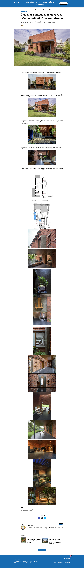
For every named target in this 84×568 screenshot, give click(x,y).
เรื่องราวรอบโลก (26, 9)
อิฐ (21, 509)
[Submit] (67, 3)
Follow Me (61, 524)
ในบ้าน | (16, 3)
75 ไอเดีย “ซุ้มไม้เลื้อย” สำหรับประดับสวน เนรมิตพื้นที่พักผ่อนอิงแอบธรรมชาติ (34, 541)
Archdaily (25, 171)
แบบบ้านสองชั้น (25, 509)
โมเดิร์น (31, 509)
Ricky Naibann (25, 24)
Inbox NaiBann (67, 560)
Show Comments (42, 549)
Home (22, 9)
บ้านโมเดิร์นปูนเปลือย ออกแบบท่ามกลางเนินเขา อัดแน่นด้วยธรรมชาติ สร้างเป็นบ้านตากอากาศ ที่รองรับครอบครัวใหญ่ (56, 541)
